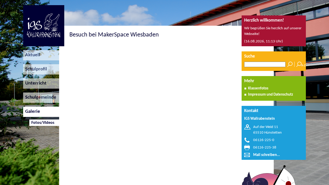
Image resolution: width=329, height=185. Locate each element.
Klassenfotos (258, 88)
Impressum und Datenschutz (270, 95)
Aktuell (31, 55)
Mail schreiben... (266, 155)
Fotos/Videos (41, 123)
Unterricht (35, 83)
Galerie (31, 111)
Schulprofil (35, 69)
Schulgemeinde (39, 97)
